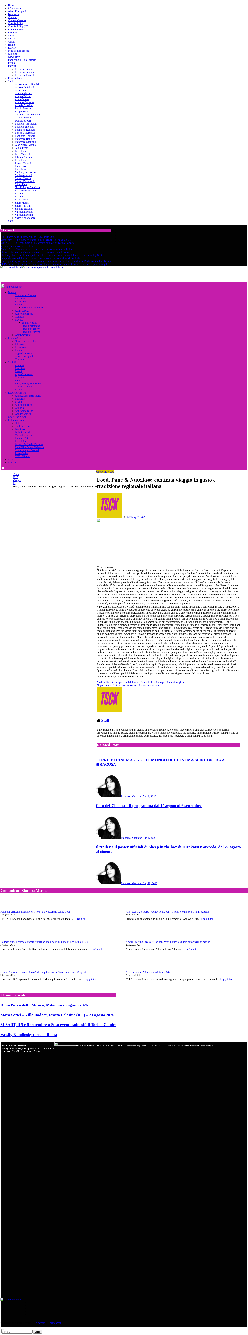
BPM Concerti (22, 432)
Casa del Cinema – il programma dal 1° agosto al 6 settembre (149, 805)
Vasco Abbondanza (25, 217)
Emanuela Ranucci (25, 129)
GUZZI (12, 38)
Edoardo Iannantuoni (26, 123)
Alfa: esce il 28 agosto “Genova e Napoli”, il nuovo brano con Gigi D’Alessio (167, 911)
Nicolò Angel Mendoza (27, 187)
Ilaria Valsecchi (23, 154)
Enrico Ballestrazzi (25, 132)
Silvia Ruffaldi (22, 205)
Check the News (17, 416)
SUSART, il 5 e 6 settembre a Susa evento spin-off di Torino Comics (58, 1024)
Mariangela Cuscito (25, 172)
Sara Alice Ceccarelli (26, 190)
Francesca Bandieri (25, 138)
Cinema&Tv (14, 337)
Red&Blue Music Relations (29, 447)
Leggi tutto (79, 918)
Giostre (12, 35)
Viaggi (18, 389)
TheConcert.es (22, 426)
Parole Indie (21, 453)
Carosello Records (24, 435)
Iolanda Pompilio (24, 157)
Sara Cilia (20, 193)
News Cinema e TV (25, 341)
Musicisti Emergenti (18, 50)
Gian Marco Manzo (25, 144)
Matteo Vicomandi (25, 181)
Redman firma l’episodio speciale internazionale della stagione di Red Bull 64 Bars (44, 941)
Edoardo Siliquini (24, 126)
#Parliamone (14, 8)
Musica (12, 292)
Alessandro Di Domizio (27, 84)
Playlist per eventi (24, 72)
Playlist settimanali (25, 75)
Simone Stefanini (24, 208)
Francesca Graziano (25, 141)
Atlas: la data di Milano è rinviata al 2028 (148, 972)
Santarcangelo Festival (27, 450)
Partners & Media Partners (22, 59)
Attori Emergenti (17, 11)
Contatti (12, 17)
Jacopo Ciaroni (23, 163)
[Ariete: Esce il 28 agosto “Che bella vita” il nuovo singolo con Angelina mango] (137, 933)
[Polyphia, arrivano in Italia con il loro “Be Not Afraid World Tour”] (11, 903)
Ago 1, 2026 (149, 796)
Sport (18, 380)
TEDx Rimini (22, 456)
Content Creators (17, 20)
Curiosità (19, 316)
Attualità (19, 365)
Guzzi (11, 41)
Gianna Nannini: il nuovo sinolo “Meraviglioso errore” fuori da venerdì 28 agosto (43, 972)
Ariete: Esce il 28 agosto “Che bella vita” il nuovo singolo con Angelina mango (168, 941)
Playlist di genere (24, 69)
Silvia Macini (22, 202)
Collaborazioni (16, 420)
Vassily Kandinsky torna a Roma (28, 1034)
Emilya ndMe (15, 29)
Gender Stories (23, 413)
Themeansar (54, 1322)
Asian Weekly (22, 310)
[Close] (2, 1329)
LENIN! (12, 47)
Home (11, 5)
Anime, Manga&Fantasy (28, 395)
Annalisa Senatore (24, 102)
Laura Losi (20, 166)
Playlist (12, 65)
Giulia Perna (21, 147)
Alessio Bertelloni (24, 87)
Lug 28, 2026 (150, 883)
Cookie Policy (15, 23)
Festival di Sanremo (32, 307)
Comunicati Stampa (25, 295)
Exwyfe (12, 32)
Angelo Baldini (23, 96)
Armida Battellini (24, 105)
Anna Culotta (22, 99)
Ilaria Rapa (20, 151)
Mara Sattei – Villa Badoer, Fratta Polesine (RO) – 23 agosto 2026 (57, 1015)
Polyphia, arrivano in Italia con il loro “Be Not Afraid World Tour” (35, 911)
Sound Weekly (29, 322)
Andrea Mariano (23, 93)
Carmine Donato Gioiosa (28, 114)
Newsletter (14, 56)
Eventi (18, 304)
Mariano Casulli (23, 175)
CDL (17, 423)
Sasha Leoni (21, 199)
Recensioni (21, 301)
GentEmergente (23, 334)
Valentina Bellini (24, 211)
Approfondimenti (24, 313)
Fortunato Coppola (25, 135)
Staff (10, 81)
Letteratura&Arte (17, 392)
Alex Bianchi (22, 90)
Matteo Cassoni (23, 178)
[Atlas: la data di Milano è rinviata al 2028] (137, 964)
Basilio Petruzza (23, 108)
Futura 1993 (21, 438)
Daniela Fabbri (23, 120)
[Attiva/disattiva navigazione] (2, 284)
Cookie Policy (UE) (18, 26)
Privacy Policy (16, 78)
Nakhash (13, 53)
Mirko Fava (21, 184)
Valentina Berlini (24, 214)
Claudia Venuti (23, 117)
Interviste (20, 298)
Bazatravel (13, 14)
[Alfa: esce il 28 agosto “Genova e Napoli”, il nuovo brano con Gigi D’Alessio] (137, 903)
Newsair (40, 1322)
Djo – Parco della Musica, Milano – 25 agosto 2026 (44, 1005)
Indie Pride (20, 441)
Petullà (11, 62)
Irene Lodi (20, 160)
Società (12, 362)
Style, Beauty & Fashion (28, 383)
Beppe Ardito (22, 111)
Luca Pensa (21, 169)
